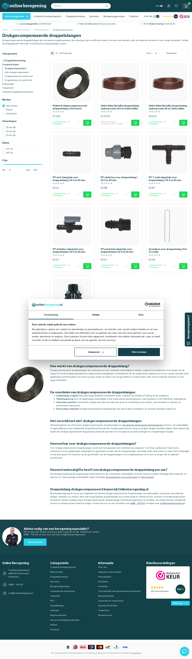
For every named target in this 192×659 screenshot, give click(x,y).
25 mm (10, 135)
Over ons (102, 567)
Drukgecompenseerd (62, 30)
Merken (53, 624)
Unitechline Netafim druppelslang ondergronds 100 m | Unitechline (120, 107)
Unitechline (11, 113)
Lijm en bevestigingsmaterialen (65, 620)
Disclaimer (103, 581)
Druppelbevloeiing (75, 16)
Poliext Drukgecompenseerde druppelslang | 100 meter (70, 107)
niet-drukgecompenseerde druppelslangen (142, 425)
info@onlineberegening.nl (172, 503)
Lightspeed (101, 653)
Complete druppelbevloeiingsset (17, 91)
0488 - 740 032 (137, 503)
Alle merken (12, 106)
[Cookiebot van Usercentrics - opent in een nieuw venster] (147, 305)
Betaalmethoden (106, 596)
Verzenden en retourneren (110, 600)
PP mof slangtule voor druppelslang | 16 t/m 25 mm (69, 178)
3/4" (9, 153)
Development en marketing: (119, 653)
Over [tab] (141, 314)
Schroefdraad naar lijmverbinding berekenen (119, 591)
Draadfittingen (57, 605)
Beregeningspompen (114, 16)
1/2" (9, 149)
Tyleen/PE (55, 596)
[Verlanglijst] (176, 6)
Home (5, 30)
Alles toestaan (139, 352)
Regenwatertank (58, 615)
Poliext (9, 110)
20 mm (10, 131)
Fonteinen (55, 629)
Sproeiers (94, 16)
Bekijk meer (178, 603)
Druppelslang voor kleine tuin (19, 76)
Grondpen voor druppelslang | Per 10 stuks (168, 250)
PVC (52, 600)
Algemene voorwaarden (109, 572)
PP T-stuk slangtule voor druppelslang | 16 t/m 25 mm (165, 178)
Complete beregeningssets (47, 16)
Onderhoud (135, 16)
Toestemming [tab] (51, 314)
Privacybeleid (104, 576)
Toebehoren (8, 88)
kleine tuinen (147, 477)
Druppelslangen (41, 30)
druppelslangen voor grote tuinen (122, 477)
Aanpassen (94, 352)
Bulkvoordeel (56, 572)
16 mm (10, 127)
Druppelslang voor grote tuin (18, 80)
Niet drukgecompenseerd (17, 72)
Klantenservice (35, 542)
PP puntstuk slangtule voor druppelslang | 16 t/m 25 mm (117, 250)
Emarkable (136, 653)
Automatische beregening (62, 591)
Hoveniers (103, 586)
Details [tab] (96, 314)
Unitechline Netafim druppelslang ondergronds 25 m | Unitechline (168, 107)
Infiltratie (54, 610)
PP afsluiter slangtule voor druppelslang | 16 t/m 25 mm (69, 250)
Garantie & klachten (107, 605)
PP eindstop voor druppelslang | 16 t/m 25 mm (119, 178)
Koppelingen (8, 84)
